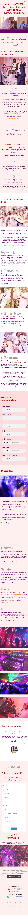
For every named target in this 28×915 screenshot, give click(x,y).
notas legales (6, 903)
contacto (23, 903)
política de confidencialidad (15, 903)
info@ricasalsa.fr (14, 891)
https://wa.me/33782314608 (16, 896)
